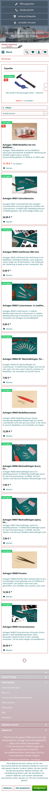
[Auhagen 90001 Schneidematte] (24, 185)
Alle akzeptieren (23, 788)
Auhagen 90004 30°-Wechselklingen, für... (23, 359)
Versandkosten (9, 740)
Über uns (6, 692)
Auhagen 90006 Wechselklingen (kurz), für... (22, 467)
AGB (3, 712)
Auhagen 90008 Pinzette (15, 573)
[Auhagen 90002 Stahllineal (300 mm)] (24, 238)
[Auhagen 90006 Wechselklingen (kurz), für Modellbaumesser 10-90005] (24, 452)
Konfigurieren (40, 788)
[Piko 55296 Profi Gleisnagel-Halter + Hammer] (24, 81)
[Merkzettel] (32, 52)
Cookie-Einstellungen (11, 687)
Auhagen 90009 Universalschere (18, 627)
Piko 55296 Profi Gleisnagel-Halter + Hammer (24, 93)
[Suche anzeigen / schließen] (26, 52)
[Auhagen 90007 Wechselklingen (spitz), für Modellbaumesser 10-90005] (24, 506)
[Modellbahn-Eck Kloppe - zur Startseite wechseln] (12, 46)
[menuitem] (6, 52)
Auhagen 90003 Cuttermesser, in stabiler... (24, 305)
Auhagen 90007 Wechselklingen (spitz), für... (22, 521)
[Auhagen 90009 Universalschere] (24, 613)
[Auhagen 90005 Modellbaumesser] (24, 399)
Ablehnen (7, 788)
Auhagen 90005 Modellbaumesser (19, 412)
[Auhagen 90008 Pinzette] (24, 560)
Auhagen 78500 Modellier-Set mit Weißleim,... (19, 146)
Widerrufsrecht (8, 702)
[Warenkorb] (44, 52)
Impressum (6, 717)
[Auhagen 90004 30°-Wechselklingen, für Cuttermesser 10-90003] (24, 345)
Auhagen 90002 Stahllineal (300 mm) (21, 252)
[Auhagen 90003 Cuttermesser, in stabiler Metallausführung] (24, 292)
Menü (9, 52)
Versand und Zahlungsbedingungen (17, 697)
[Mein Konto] (38, 52)
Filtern (8, 107)
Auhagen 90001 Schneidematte (18, 198)
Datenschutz (7, 707)
